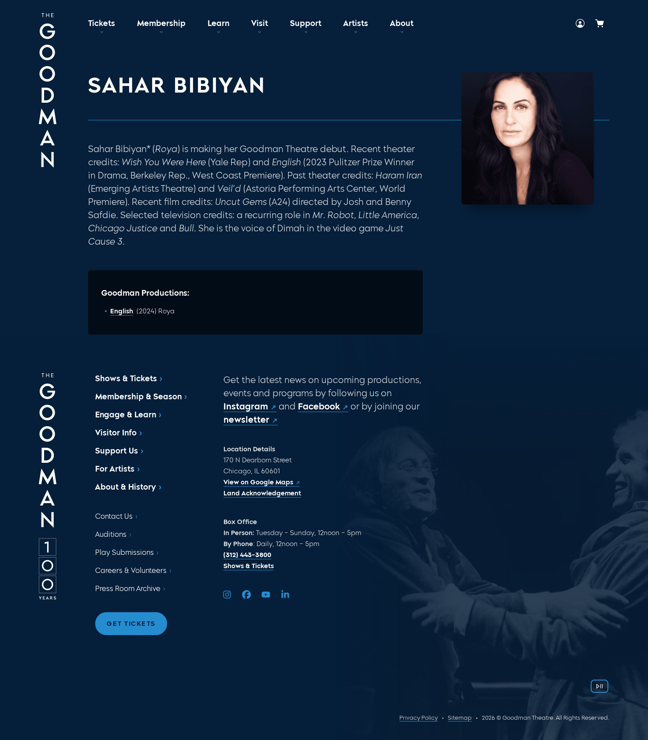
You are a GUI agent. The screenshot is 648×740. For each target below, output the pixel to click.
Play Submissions (124, 552)
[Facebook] (246, 594)
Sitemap (460, 717)
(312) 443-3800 (247, 555)
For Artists (114, 469)
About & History (125, 487)
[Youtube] (266, 594)
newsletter (246, 419)
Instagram (245, 406)
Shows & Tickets (126, 378)
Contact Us (114, 516)
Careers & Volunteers (131, 570)
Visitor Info (116, 433)
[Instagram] (227, 594)
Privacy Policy (418, 717)
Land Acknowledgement (262, 493)
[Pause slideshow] (599, 686)
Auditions (111, 534)
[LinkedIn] (285, 594)
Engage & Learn (125, 415)
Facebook (319, 406)
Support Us (116, 451)
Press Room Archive (127, 588)
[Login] (580, 23)
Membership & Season (138, 397)
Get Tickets (131, 624)
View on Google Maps (258, 482)
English (121, 311)
